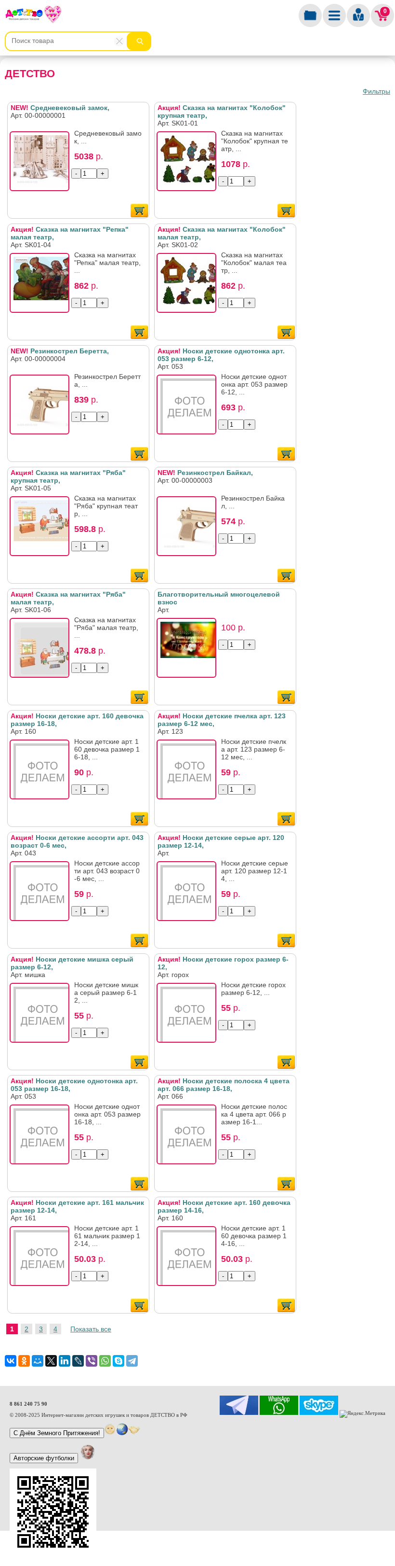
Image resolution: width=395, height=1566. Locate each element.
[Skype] (118, 1361)
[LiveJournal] (78, 1361)
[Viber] (91, 1361)
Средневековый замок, (60, 108)
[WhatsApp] (105, 1361)
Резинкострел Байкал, (205, 472)
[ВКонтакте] (10, 1361)
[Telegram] (132, 1361)
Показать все (90, 1329)
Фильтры (376, 91)
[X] (51, 1361)
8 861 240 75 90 (28, 1404)
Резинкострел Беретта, (60, 351)
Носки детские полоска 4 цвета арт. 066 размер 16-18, (224, 1084)
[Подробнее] (42, 164)
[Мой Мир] (37, 1361)
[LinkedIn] (64, 1361)
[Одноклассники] (24, 1361)
